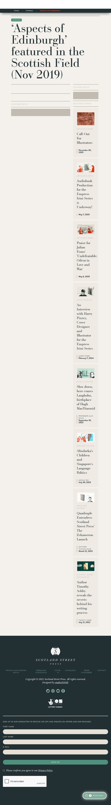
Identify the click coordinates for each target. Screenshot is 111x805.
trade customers (86, 671)
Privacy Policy (45, 770)
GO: (5, 757)
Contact (102, 670)
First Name (8, 726)
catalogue (70, 670)
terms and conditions (41, 671)
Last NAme (8, 737)
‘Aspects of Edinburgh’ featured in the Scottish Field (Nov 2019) (53, 11)
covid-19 (58, 671)
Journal (29, 11)
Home (16, 11)
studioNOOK (61, 682)
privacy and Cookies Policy (16, 671)
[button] (95, 795)
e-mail (6, 747)
